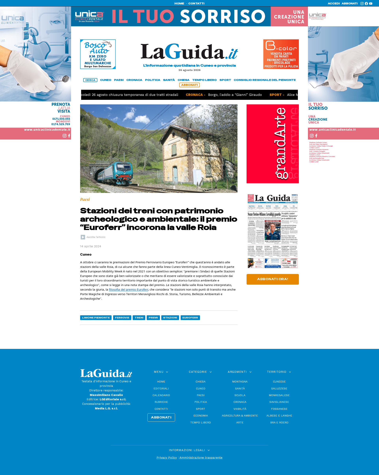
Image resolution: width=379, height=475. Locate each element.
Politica (200, 401)
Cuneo (200, 388)
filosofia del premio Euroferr (128, 289)
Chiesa (200, 381)
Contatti (161, 408)
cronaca (134, 80)
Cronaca (240, 401)
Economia (200, 415)
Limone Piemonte (96, 317)
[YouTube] (370, 3)
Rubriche (161, 401)
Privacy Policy (167, 457)
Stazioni (170, 317)
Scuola (240, 395)
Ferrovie (122, 317)
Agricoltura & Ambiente (240, 415)
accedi (334, 3)
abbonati (349, 3)
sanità (169, 80)
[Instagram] (362, 3)
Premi (153, 317)
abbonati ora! (272, 279)
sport (225, 80)
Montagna (240, 381)
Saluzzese (279, 388)
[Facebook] (366, 3)
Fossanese (279, 408)
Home (161, 381)
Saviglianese (279, 401)
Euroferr (190, 317)
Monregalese (279, 395)
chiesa (184, 80)
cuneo (105, 80)
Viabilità (240, 408)
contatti (196, 3)
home (179, 3)
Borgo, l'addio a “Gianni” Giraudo (212, 95)
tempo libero (204, 80)
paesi (119, 80)
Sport (200, 408)
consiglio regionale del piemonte (265, 80)
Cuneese (279, 381)
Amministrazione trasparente (200, 457)
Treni (139, 317)
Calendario (161, 395)
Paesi (201, 395)
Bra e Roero (279, 422)
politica (152, 80)
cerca (90, 80)
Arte (239, 422)
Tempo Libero (200, 422)
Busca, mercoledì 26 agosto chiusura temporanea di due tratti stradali (97, 95)
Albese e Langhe (279, 415)
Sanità (240, 388)
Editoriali (161, 388)
